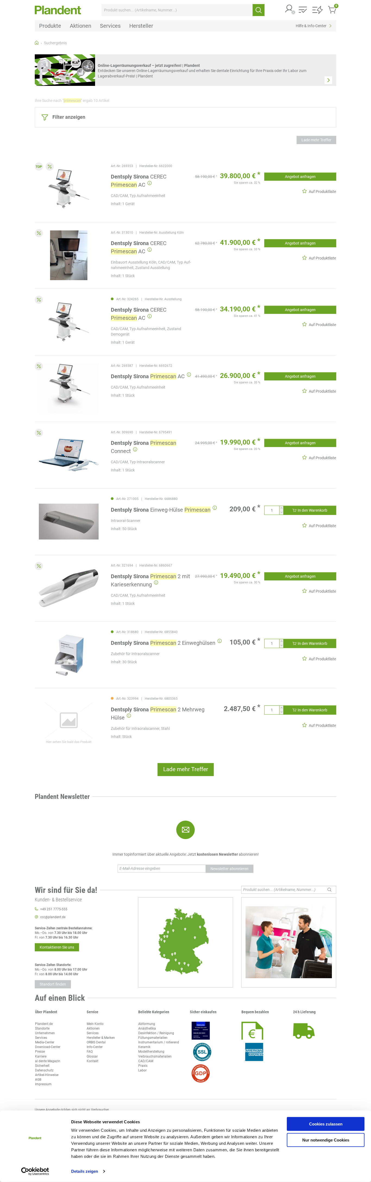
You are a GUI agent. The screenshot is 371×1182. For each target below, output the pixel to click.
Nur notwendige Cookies (325, 1139)
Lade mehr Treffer (316, 140)
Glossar (92, 1056)
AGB (38, 1079)
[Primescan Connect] (69, 455)
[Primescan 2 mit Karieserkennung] (69, 588)
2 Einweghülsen (163, 643)
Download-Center (47, 1047)
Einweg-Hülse (160, 509)
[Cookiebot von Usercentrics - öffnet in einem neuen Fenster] (35, 1171)
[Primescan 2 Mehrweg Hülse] (69, 721)
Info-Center (95, 1047)
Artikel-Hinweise (46, 1075)
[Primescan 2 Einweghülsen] (69, 655)
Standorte (42, 1028)
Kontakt (92, 1061)
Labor (142, 1070)
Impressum (43, 1084)
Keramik (144, 1047)
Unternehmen (45, 1033)
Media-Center (44, 1042)
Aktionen (93, 1028)
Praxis (142, 1066)
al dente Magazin (47, 1061)
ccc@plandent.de (52, 917)
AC (148, 376)
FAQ (90, 1051)
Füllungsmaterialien (153, 1038)
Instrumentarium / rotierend (158, 1042)
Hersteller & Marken (101, 1038)
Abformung (146, 1024)
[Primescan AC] (69, 388)
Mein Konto (95, 1024)
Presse (40, 1051)
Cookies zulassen (325, 1124)
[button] (289, 9)
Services (41, 1038)
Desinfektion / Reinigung (156, 1033)
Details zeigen (84, 1171)
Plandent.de (44, 1024)
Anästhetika (147, 1028)
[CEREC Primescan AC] (69, 189)
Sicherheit (42, 1066)
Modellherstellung (151, 1051)
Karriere (40, 1056)
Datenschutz (44, 1070)
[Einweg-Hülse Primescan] (69, 522)
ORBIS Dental (96, 1042)
